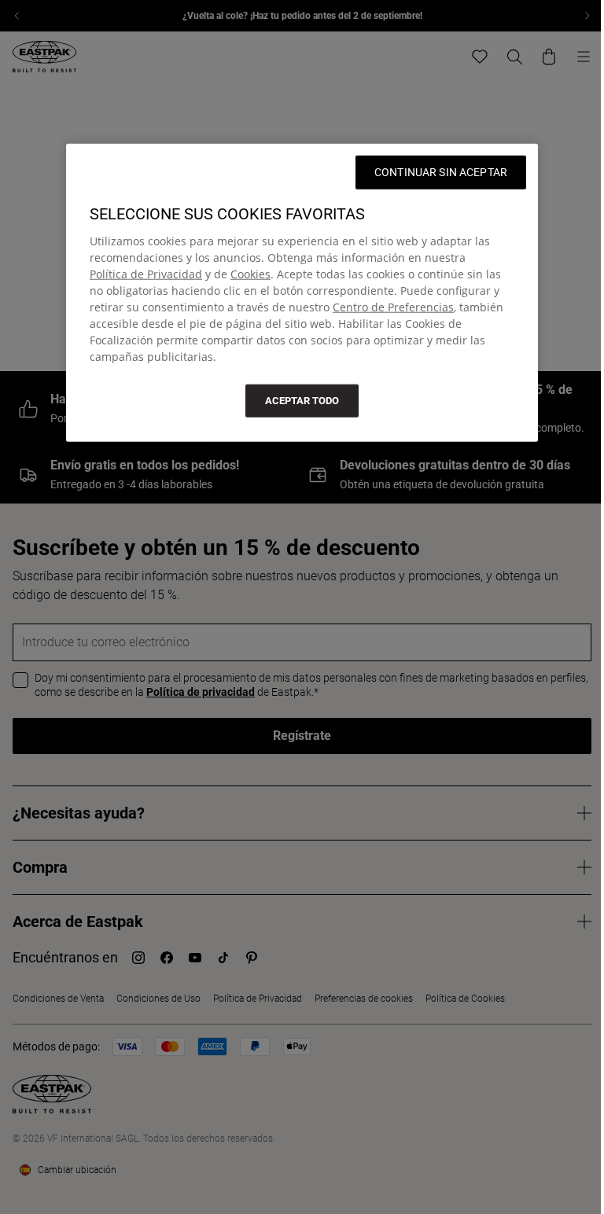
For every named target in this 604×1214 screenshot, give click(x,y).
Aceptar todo (302, 400)
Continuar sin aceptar (440, 171)
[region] (302, 292)
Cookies (250, 273)
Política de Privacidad (146, 273)
